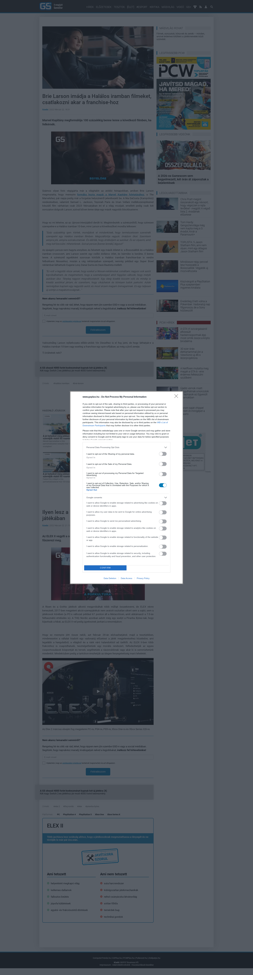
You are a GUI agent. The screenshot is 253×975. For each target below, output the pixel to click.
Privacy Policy (143, 578)
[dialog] (126, 487)
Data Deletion (110, 578)
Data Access (126, 578)
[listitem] (126, 447)
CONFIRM (105, 568)
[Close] (177, 397)
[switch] (163, 454)
